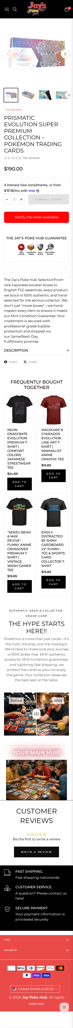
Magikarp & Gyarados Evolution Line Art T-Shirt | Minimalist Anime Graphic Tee (52, 444)
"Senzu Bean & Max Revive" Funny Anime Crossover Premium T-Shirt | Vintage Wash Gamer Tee (19, 551)
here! (19, 898)
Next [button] (65, 53)
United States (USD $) (36, 989)
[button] (13, 158)
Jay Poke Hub (35, 997)
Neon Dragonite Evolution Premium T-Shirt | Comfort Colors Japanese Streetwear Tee (19, 449)
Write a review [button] (36, 852)
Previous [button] (7, 53)
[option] (36, 52)
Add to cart (19, 484)
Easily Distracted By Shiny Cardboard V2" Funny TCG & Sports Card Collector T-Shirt (53, 549)
